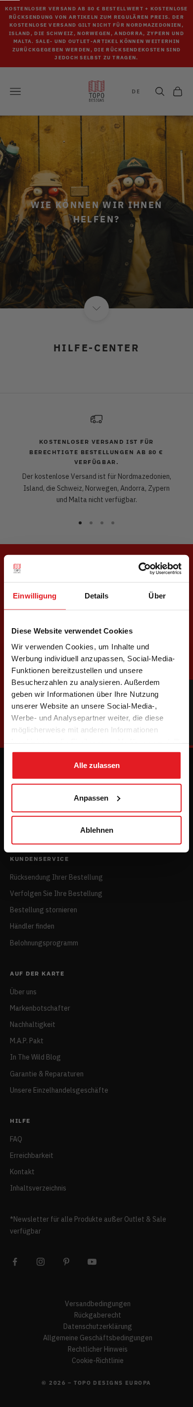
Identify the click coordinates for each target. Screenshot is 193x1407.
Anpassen (91, 797)
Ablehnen (96, 830)
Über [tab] (158, 596)
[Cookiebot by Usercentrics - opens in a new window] (139, 568)
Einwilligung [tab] (34, 596)
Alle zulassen (97, 765)
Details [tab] (97, 596)
